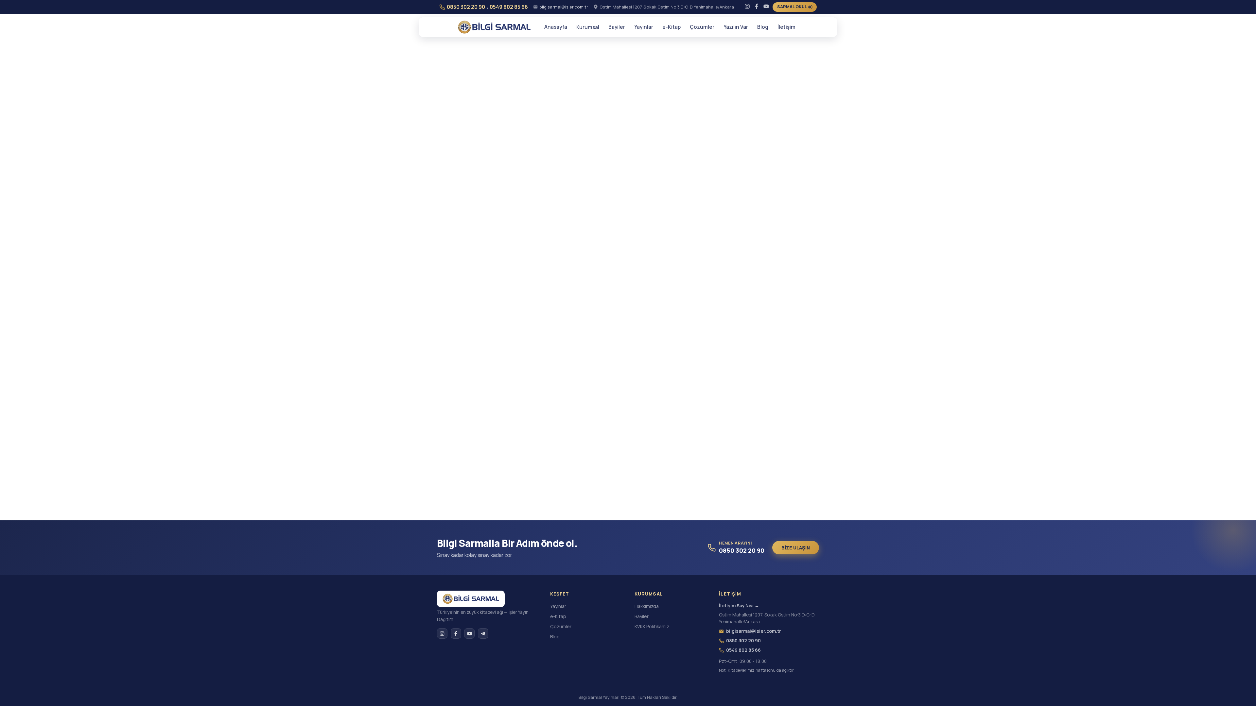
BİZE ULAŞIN (795, 548)
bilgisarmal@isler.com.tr (563, 7)
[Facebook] (756, 7)
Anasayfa (555, 27)
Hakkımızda (647, 606)
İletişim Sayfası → (739, 605)
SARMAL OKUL (792, 6)
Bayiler (616, 27)
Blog (762, 27)
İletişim (786, 27)
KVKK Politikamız (652, 626)
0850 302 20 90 (466, 6)
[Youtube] (766, 7)
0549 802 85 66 (509, 6)
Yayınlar (643, 27)
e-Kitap (671, 27)
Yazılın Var (736, 27)
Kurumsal (587, 27)
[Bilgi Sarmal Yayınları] (471, 599)
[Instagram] (747, 7)
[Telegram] (483, 633)
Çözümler (702, 27)
